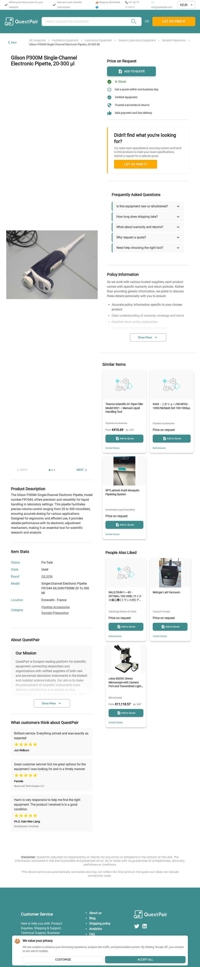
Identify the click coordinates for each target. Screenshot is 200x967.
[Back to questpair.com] (156, 915)
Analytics (95, 929)
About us (95, 913)
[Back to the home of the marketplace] (21, 21)
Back (14, 42)
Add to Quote (134, 71)
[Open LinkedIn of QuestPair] (144, 928)
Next (80, 470)
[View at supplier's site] (68, 600)
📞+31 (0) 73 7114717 (132, 5)
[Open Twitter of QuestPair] (138, 928)
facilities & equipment (65, 40)
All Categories (37, 40)
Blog (92, 918)
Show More (49, 703)
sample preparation (174, 40)
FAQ (92, 934)
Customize (63, 959)
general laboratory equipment (137, 40)
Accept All (145, 959)
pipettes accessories (55, 607)
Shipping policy (100, 923)
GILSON (46, 576)
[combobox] (186, 5)
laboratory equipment (98, 40)
